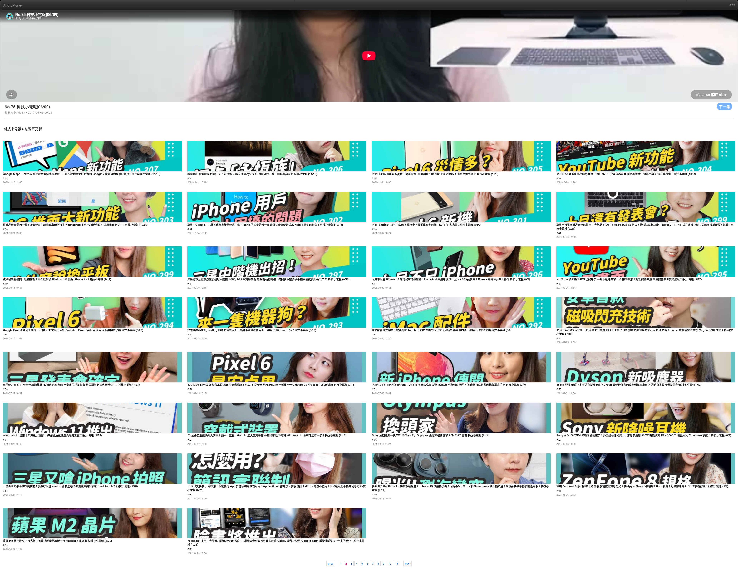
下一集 (724, 106)
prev (330, 563)
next (407, 563)
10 (389, 563)
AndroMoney (13, 4)
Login (732, 5)
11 (396, 563)
